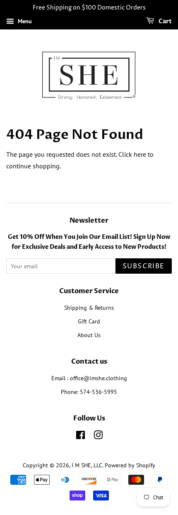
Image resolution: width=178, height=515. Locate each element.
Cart (164, 21)
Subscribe (144, 266)
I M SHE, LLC (87, 465)
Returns (104, 307)
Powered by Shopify (130, 465)
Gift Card (89, 321)
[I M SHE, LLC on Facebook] (80, 436)
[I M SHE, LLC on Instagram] (98, 436)
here (140, 154)
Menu (24, 21)
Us (97, 335)
